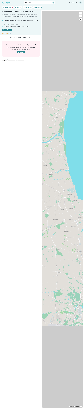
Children (18, 7)
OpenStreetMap (77, 406)
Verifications (28, 7)
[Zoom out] (80, 15)
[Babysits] (6, 2)
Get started (21, 52)
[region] (62, 209)
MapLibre (71, 406)
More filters (38, 7)
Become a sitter (73, 2)
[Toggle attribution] (81, 406)
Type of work (8, 7)
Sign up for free (7, 29)
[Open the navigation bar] (80, 2)
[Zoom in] (80, 13)
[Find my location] (80, 19)
